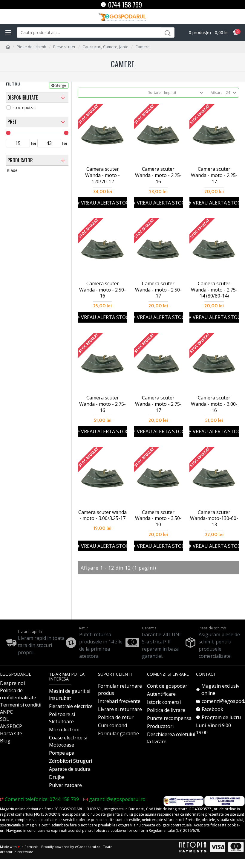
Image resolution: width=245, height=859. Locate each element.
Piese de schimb (31, 46)
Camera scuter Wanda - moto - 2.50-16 (102, 289)
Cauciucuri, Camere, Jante (105, 46)
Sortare (154, 92)
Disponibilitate (22, 97)
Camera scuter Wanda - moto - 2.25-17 (214, 175)
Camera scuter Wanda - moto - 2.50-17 (158, 289)
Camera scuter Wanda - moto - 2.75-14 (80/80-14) (214, 289)
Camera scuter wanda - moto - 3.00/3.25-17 (102, 515)
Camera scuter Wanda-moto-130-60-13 (214, 518)
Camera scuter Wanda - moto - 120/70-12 (102, 175)
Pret (12, 121)
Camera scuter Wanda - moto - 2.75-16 (102, 404)
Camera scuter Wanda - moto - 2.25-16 (158, 175)
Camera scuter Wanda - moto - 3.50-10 (158, 518)
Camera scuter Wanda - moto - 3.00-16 (214, 404)
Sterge (60, 85)
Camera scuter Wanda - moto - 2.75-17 (158, 404)
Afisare (217, 92)
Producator (20, 160)
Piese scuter (64, 46)
